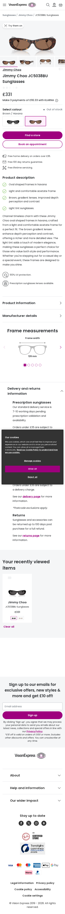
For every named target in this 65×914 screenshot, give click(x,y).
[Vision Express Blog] (43, 823)
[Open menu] (4, 5)
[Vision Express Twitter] (28, 823)
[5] (40, 365)
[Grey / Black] (13, 121)
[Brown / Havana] (35, 121)
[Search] (48, 5)
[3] (32, 365)
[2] (28, 365)
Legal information (22, 883)
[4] (36, 365)
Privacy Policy (34, 731)
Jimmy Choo (25, 15)
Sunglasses (9, 15)
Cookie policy (23, 889)
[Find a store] (54, 5)
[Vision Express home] (32, 755)
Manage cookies (32, 461)
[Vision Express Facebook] (21, 823)
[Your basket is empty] (60, 5)
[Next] (60, 347)
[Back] (4, 347)
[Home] (22, 5)
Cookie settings (32, 895)
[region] (32, 457)
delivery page (31, 496)
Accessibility (43, 889)
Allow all (32, 469)
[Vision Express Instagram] (36, 823)
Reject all (32, 477)
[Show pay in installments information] (56, 100)
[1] (25, 365)
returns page (31, 535)
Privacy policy (45, 883)
